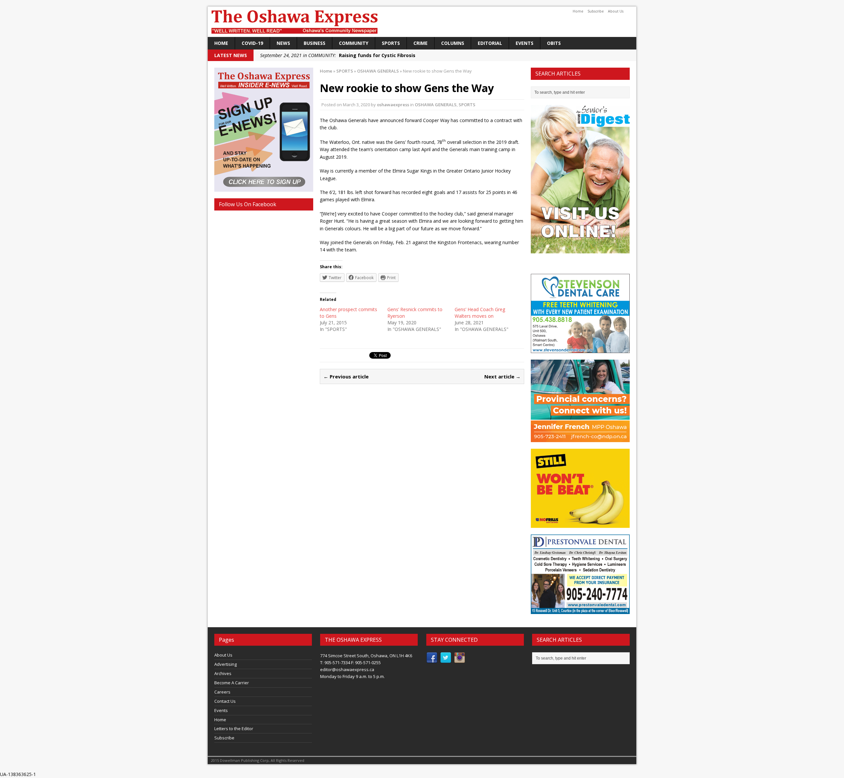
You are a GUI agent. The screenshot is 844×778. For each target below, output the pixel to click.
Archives (222, 673)
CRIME (420, 43)
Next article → (502, 376)
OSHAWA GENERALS (436, 105)
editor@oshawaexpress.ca (347, 669)
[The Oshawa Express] (422, 22)
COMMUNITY (353, 43)
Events (524, 43)
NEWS (283, 43)
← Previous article (346, 376)
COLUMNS (452, 43)
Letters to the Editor (233, 728)
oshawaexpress (393, 105)
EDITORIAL (490, 43)
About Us (615, 11)
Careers (222, 692)
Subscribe (596, 11)
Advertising (225, 664)
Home (578, 11)
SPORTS (391, 43)
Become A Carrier (231, 683)
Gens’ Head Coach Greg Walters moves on (480, 312)
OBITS (554, 43)
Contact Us (225, 701)
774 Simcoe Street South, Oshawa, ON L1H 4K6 (366, 656)
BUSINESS (314, 43)
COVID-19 (252, 43)
